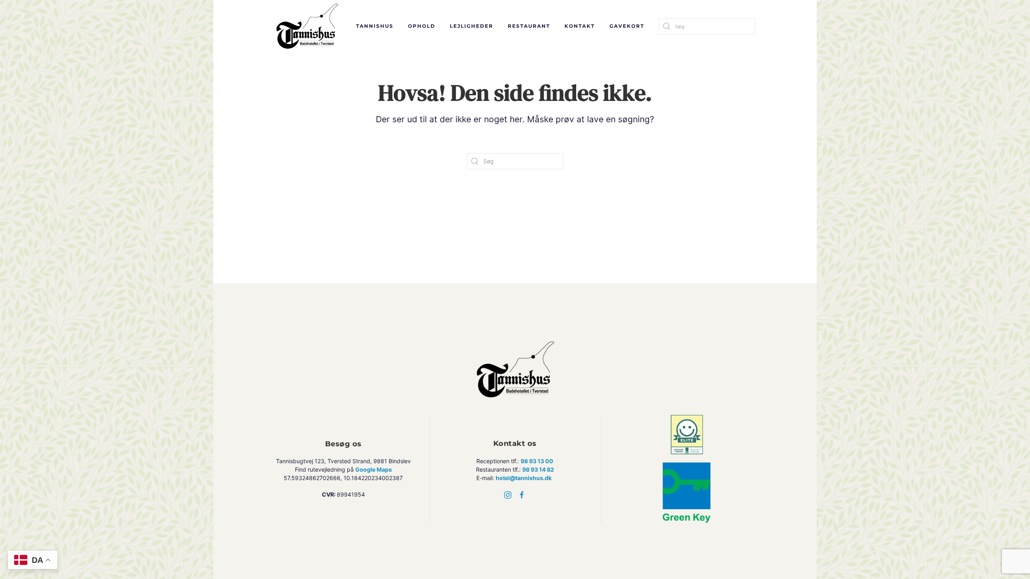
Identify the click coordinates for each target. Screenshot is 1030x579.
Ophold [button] (421, 26)
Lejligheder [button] (471, 26)
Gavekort (627, 26)
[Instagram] (508, 494)
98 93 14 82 (538, 469)
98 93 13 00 (537, 461)
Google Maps (373, 469)
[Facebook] (522, 494)
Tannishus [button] (374, 26)
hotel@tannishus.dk (524, 477)
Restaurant (529, 26)
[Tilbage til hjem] (308, 26)
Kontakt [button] (579, 26)
